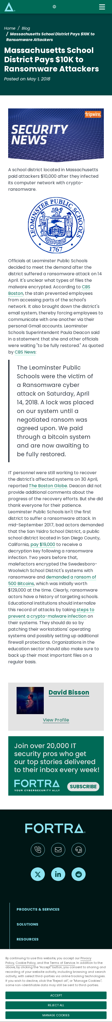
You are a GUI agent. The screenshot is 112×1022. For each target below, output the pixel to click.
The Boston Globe (48, 486)
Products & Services (38, 909)
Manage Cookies (56, 1015)
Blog (26, 28)
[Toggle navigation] (102, 7)
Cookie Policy (25, 963)
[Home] (9, 7)
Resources (28, 939)
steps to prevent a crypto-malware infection (51, 613)
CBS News (25, 352)
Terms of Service (62, 963)
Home (9, 28)
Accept (56, 995)
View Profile (56, 720)
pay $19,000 (42, 544)
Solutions (27, 924)
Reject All (56, 1005)
